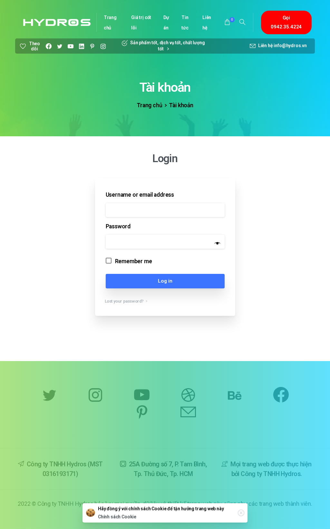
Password (120, 226)
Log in (165, 281)
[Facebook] (48, 46)
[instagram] (103, 46)
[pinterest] (92, 46)
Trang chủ (149, 105)
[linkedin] (81, 46)
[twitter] (59, 46)
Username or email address (142, 195)
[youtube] (70, 46)
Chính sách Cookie (117, 516)
